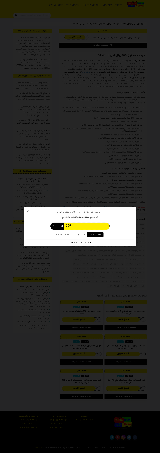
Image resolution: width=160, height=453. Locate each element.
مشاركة (74, 243)
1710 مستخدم (85, 243)
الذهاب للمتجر (95, 234)
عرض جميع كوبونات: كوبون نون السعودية (71, 234)
